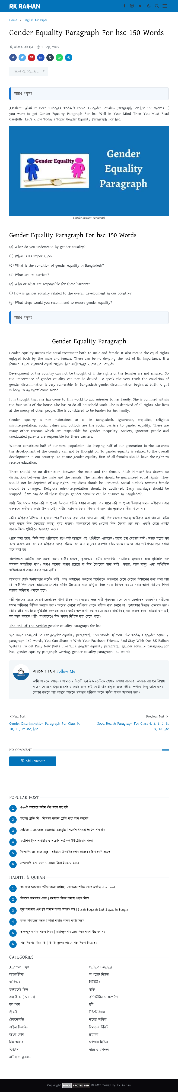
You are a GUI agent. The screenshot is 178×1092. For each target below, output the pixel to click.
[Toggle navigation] (165, 6)
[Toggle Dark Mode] (149, 6)
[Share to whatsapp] (59, 57)
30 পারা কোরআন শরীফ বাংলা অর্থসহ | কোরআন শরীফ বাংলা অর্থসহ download (67, 887)
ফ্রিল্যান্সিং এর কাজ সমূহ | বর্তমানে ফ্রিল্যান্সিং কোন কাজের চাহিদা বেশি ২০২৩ (65, 852)
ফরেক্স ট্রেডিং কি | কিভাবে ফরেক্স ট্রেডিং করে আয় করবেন (54, 818)
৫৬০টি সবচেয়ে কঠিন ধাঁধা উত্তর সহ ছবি (44, 807)
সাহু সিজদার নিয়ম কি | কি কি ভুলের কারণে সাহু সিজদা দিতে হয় (58, 943)
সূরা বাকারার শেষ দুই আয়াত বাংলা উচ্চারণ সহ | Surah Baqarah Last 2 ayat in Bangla (74, 909)
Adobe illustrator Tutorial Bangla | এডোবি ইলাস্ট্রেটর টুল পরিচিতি (62, 829)
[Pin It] (31, 57)
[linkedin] (139, 6)
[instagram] (132, 6)
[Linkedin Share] (40, 57)
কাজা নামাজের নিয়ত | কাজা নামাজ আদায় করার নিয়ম (52, 920)
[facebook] (124, 6)
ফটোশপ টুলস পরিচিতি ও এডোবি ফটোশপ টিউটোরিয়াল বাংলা (56, 841)
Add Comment (35, 761)
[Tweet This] (22, 57)
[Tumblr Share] (50, 57)
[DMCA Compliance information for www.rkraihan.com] (76, 1085)
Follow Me (66, 672)
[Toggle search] (157, 6)
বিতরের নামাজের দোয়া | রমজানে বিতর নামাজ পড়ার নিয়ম (54, 898)
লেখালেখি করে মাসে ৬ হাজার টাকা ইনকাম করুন (49, 863)
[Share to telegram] (68, 57)
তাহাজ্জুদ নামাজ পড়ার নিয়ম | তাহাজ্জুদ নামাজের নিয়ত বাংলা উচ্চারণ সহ (62, 932)
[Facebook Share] (13, 57)
